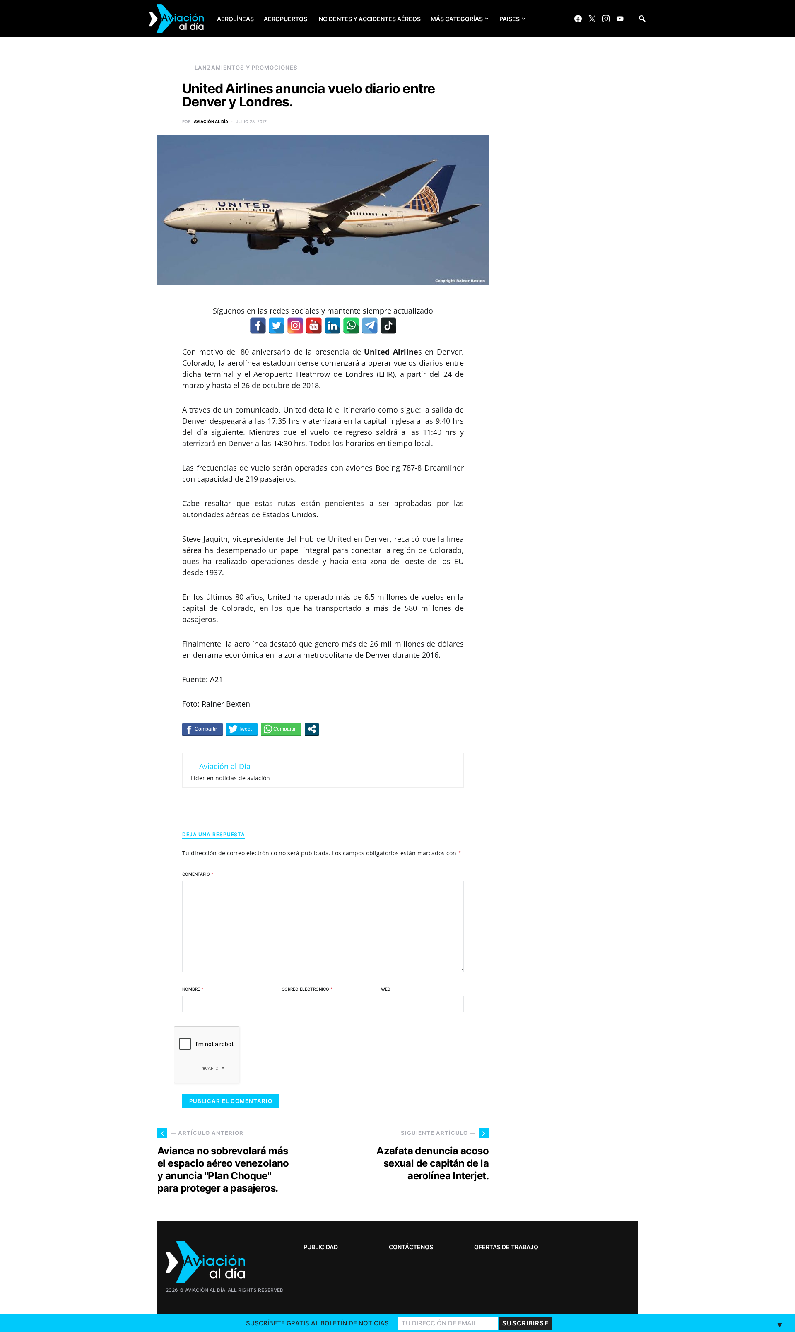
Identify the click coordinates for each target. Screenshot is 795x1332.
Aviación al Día (211, 121)
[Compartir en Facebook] (202, 729)
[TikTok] (388, 325)
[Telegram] (369, 325)
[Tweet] (242, 729)
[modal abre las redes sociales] (312, 729)
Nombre (192, 989)
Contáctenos (411, 1246)
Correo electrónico (307, 989)
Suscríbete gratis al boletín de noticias (317, 1323)
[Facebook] (578, 18)
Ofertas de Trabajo (506, 1246)
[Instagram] (606, 18)
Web (385, 989)
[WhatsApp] (351, 325)
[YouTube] (620, 18)
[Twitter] (592, 18)
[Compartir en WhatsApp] (281, 729)
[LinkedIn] (332, 325)
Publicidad (321, 1246)
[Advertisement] (575, 1070)
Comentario (197, 873)
